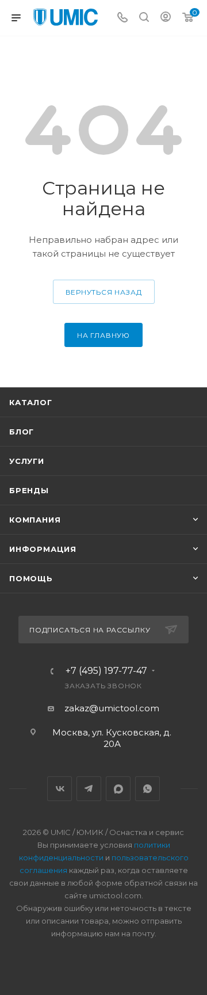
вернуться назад (104, 292)
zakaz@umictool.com (111, 708)
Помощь (31, 578)
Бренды (29, 490)
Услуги (26, 461)
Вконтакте (59, 788)
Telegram (88, 788)
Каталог (30, 402)
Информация (42, 549)
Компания (34, 519)
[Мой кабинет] (165, 18)
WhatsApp (147, 788)
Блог (21, 431)
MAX (118, 788)
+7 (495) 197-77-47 (106, 671)
